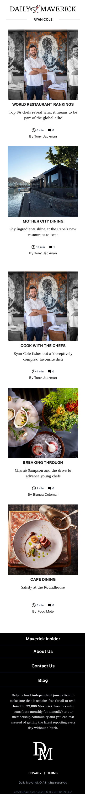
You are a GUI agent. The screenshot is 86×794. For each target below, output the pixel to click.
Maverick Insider (43, 639)
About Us (43, 651)
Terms (53, 773)
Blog (43, 680)
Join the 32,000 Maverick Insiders (39, 706)
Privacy (34, 773)
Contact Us (43, 666)
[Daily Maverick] (43, 8)
